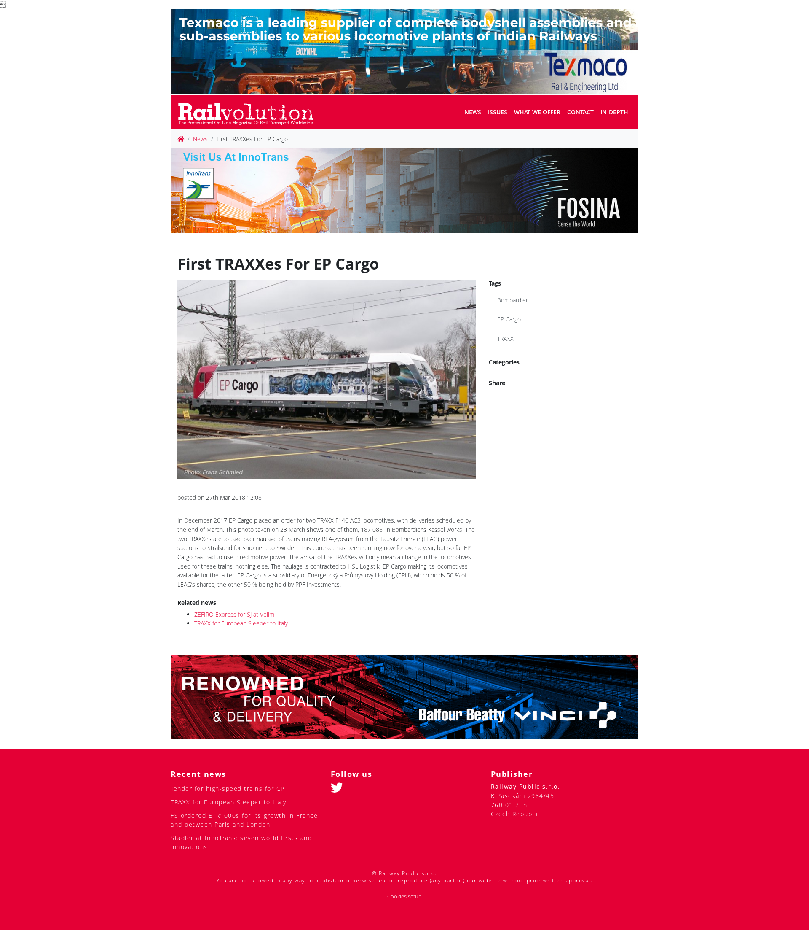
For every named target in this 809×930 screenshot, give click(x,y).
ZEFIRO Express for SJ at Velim (234, 614)
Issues (497, 112)
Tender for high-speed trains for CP (228, 788)
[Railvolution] (250, 112)
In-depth (614, 112)
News (472, 112)
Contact (580, 112)
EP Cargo (509, 319)
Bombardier (512, 300)
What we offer (537, 112)
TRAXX (505, 338)
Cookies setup (404, 896)
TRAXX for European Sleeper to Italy (241, 623)
